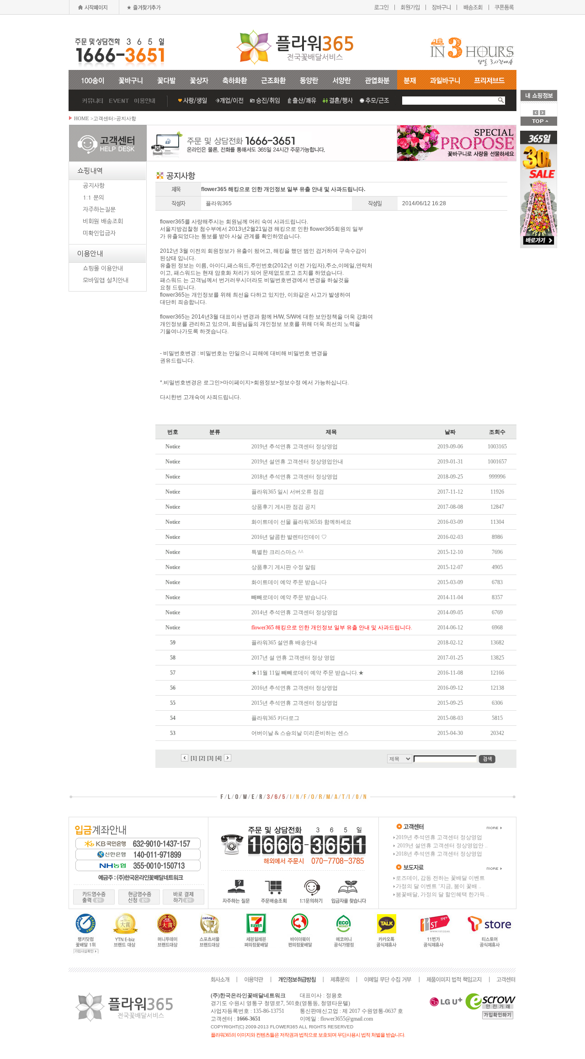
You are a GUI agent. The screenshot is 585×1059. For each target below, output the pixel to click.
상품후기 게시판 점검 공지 (283, 507)
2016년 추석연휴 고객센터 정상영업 (294, 688)
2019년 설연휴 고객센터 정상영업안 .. (442, 845)
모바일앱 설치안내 (105, 280)
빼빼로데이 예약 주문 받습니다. (289, 597)
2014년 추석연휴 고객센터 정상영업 (294, 612)
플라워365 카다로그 (275, 718)
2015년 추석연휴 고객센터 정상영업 (294, 703)
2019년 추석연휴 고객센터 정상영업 (294, 446)
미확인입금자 (99, 233)
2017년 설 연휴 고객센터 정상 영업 (293, 658)
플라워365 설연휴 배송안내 (284, 642)
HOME (81, 118)
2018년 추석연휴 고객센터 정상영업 (294, 477)
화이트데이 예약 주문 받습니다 (289, 582)
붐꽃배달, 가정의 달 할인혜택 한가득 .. (442, 894)
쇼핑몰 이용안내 (103, 268)
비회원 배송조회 (103, 221)
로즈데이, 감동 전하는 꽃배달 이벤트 (440, 878)
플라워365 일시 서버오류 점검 (287, 492)
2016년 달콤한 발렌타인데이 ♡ (289, 537)
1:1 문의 (93, 198)
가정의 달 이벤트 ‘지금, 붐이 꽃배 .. (438, 886)
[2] (202, 758)
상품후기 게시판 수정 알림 (283, 567)
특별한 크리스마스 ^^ (277, 552)
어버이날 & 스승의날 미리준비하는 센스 (300, 733)
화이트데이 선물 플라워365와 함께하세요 (301, 522)
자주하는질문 (99, 210)
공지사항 (94, 186)
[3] (210, 758)
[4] (218, 758)
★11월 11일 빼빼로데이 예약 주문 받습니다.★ (307, 673)
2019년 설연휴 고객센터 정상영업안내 (297, 461)
